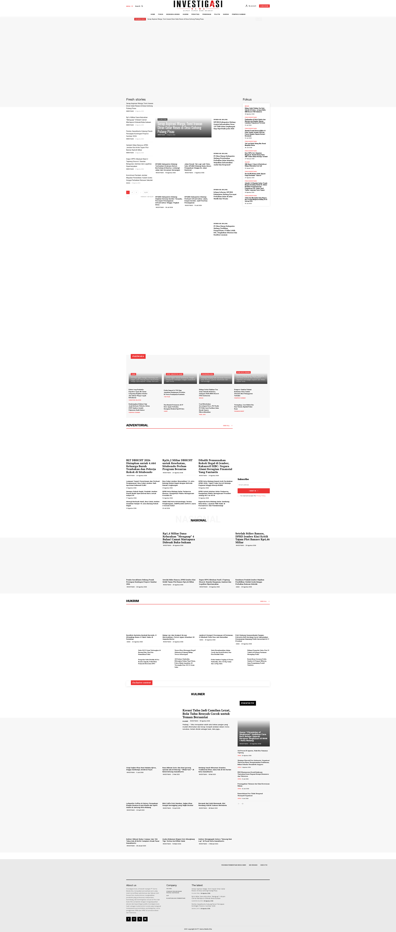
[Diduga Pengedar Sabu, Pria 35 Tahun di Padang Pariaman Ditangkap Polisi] (240, 652)
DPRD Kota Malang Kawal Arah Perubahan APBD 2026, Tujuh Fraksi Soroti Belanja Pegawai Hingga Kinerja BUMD (216, 483)
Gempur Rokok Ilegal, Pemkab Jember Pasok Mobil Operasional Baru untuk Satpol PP (141, 493)
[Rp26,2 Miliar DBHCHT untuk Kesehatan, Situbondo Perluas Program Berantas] (179, 445)
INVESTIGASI (130, 111)
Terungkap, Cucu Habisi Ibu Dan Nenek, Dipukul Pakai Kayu (244, 407)
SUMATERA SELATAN (135, 400)
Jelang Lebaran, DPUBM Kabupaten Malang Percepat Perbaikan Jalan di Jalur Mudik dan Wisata (225, 195)
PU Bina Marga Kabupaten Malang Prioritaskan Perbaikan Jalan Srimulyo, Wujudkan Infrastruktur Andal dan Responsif (224, 160)
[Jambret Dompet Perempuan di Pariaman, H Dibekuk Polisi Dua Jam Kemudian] (216, 621)
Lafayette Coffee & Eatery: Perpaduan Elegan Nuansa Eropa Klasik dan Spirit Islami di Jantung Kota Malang (142, 805)
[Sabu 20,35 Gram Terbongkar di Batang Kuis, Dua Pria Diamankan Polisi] (131, 652)
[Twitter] (139, 919)
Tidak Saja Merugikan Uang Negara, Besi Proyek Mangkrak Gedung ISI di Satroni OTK (256, 199)
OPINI (239, 755)
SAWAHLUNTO (196, 908)
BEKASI (247, 106)
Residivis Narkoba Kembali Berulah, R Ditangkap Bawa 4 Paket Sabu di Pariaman (141, 637)
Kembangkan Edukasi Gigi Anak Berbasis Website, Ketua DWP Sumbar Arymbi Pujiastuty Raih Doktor (139, 407)
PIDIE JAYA (202, 414)
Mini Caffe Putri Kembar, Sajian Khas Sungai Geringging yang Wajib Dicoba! (177, 804)
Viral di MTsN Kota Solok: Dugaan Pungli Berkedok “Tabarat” (255, 174)
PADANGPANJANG (207, 374)
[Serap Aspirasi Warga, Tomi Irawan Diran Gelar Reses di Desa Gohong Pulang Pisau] (183, 117)
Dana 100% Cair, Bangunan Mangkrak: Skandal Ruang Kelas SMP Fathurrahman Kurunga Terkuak (256, 154)
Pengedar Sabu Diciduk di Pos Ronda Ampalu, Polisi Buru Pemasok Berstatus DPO (148, 662)
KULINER (185, 721)
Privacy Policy (260, 496)
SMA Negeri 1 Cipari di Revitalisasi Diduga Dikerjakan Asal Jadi (256, 165)
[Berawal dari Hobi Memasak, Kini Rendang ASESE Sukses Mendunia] (216, 789)
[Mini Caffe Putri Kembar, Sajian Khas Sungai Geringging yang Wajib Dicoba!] (179, 789)
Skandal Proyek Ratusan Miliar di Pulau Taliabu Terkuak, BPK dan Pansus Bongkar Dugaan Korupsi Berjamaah (255, 133)
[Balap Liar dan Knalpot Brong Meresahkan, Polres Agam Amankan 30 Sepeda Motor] (180, 621)
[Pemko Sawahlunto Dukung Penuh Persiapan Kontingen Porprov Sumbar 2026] (143, 565)
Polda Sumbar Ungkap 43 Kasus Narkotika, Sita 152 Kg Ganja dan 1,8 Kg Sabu (222, 662)
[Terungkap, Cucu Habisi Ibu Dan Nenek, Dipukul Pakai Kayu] (262, 408)
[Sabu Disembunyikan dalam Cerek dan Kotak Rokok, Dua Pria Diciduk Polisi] (204, 652)
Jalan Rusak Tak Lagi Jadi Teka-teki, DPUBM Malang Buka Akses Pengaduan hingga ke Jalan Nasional (197, 167)
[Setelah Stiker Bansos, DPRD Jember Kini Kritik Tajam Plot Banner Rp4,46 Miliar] (216, 539)
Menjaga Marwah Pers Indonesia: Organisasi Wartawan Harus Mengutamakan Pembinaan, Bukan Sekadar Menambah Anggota (253, 762)
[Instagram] (134, 919)
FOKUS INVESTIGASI (251, 117)
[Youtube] (145, 919)
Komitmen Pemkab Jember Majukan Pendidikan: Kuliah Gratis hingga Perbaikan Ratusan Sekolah (139, 177)
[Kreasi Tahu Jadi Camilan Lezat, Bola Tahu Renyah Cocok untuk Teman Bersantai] (152, 719)
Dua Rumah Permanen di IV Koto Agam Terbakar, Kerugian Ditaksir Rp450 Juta (174, 407)
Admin (128, 183)
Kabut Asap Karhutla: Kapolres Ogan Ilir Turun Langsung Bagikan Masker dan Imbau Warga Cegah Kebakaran (138, 394)
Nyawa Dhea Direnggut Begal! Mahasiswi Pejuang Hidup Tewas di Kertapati (185, 652)
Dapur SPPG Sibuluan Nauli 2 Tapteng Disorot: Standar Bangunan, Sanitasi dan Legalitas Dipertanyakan (215, 582)
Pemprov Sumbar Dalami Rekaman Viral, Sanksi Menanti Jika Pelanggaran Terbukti (243, 393)
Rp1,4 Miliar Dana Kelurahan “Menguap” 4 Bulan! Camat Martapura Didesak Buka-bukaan (138, 119)
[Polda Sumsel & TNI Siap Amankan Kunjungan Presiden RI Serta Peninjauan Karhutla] (192, 393)
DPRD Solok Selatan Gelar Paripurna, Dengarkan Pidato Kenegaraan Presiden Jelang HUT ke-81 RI (215, 493)
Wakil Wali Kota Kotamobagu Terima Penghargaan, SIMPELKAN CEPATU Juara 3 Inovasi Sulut (179, 503)
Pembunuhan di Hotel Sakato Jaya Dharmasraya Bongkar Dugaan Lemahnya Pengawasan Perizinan (255, 121)
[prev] (257, 19)
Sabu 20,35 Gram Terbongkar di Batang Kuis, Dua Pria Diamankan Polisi (149, 652)
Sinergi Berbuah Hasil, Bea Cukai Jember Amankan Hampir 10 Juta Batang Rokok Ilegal (143, 503)
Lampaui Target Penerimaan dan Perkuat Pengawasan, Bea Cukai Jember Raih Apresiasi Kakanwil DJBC (143, 483)
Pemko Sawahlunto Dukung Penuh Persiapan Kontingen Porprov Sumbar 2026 (139, 133)
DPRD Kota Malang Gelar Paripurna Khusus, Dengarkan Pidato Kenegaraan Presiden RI (178, 493)
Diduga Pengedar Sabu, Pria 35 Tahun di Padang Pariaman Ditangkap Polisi (258, 652)
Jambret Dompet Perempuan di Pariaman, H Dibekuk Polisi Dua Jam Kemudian (216, 636)
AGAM (133, 374)
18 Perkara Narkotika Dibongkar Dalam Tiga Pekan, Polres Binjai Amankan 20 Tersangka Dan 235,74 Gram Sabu (185, 663)
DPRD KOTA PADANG (243, 372)
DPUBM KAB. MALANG (220, 119)
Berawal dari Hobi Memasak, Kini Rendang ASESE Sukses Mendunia (213, 804)
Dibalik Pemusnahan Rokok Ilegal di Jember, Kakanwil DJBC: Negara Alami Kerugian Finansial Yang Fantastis (215, 466)
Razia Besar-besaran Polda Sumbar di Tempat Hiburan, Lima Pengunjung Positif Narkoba (257, 662)
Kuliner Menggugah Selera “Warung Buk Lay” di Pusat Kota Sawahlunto (215, 840)
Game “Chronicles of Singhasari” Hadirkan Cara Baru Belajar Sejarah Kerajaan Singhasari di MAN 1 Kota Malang (253, 736)
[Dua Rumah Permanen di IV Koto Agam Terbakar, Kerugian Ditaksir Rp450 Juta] (192, 408)
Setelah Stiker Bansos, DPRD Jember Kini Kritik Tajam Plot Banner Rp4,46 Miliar (137, 147)
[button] (139, 6)
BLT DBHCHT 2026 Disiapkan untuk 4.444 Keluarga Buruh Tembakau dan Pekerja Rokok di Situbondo (141, 466)
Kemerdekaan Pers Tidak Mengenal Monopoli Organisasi (250, 794)
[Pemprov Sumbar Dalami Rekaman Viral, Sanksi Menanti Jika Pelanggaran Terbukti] (262, 393)
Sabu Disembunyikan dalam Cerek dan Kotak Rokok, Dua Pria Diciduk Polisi (221, 652)
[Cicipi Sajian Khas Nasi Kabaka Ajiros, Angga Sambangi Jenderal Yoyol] (143, 753)
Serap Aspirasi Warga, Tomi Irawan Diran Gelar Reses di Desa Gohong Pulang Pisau (175, 19)
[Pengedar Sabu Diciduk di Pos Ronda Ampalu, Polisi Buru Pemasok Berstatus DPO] (131, 661)
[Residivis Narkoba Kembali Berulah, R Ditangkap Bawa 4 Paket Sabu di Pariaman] (143, 621)
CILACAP (247, 162)
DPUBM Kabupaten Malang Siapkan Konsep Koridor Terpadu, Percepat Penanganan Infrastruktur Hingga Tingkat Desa (168, 201)
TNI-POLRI (167, 396)
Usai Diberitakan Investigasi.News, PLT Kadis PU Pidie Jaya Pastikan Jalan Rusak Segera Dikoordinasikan (209, 408)
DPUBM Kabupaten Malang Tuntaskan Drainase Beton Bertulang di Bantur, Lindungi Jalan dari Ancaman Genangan (167, 167)
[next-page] (128, 196)
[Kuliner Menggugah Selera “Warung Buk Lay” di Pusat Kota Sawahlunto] (216, 824)
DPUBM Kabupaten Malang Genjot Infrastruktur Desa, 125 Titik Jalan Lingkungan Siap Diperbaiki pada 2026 (224, 125)
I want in (252, 491)
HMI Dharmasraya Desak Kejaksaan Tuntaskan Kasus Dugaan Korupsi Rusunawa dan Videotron (253, 774)
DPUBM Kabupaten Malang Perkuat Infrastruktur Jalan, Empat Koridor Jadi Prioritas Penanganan (196, 200)
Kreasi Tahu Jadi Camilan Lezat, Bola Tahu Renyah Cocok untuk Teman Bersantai (206, 713)
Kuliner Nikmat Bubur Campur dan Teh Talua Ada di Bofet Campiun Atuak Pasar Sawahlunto (142, 841)
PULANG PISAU (162, 119)
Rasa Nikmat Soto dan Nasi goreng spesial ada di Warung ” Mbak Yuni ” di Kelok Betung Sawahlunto (178, 770)
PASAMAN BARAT (239, 411)
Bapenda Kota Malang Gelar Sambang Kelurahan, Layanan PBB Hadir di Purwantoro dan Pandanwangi (214, 503)
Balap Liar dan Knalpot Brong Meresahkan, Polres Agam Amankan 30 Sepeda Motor (178, 637)
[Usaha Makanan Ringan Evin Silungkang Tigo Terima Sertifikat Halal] (179, 824)
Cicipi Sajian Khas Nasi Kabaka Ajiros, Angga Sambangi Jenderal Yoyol (141, 769)
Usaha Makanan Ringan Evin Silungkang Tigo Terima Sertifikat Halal (178, 840)
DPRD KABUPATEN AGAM (174, 374)
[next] (260, 19)
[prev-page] (239, 803)
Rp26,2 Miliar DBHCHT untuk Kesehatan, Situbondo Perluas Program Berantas (177, 464)
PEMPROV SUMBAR (239, 398)
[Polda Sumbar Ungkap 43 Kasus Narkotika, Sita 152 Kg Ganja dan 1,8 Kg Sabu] (204, 661)
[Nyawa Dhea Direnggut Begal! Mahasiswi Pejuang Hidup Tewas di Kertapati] (168, 652)
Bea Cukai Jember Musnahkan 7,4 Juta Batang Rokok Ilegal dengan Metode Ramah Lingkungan (178, 483)
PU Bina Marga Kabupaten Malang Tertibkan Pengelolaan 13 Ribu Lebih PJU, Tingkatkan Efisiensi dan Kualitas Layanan (225, 230)
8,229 (146, 192)
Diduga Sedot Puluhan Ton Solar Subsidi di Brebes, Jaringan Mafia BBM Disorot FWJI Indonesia (255, 110)
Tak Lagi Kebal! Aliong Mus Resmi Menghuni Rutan (255, 144)
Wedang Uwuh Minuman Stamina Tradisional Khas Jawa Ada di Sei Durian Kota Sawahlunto (215, 770)
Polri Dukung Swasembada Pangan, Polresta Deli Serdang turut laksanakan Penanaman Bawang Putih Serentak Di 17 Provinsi (252, 638)
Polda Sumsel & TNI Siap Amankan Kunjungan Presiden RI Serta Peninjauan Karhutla (174, 392)
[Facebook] (128, 919)
